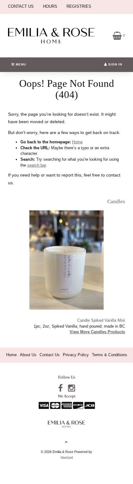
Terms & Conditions (109, 354)
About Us (28, 354)
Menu (20, 64)
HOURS (50, 6)
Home (77, 142)
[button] (119, 35)
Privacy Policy (76, 354)
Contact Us (50, 354)
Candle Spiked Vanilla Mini (101, 320)
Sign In (114, 64)
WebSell (67, 457)
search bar (36, 165)
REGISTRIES (78, 6)
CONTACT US (21, 6)
